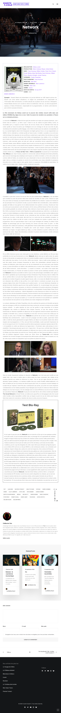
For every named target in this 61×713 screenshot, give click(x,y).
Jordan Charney (42, 75)
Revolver (5, 681)
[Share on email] (57, 501)
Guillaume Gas (33, 33)
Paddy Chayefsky (36, 77)
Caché (4, 677)
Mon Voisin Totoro (8, 688)
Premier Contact (7, 691)
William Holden (41, 71)
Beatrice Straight (32, 75)
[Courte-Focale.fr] (17, 4)
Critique (38, 489)
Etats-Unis (32, 85)
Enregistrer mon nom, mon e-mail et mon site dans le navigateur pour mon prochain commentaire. (29, 634)
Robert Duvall (15, 497)
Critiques (19, 22)
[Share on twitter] (56, 489)
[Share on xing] (55, 501)
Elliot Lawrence (40, 83)
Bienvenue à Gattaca (8, 674)
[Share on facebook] (54, 489)
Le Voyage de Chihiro (9, 667)
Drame (30, 88)
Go (26, 572)
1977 (5, 489)
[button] (57, 4)
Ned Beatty (39, 73)
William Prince (16, 499)
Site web (43, 626)
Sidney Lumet (36, 67)
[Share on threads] (55, 491)
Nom (4, 626)
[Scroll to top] (58, 710)
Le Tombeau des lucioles (10, 684)
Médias (19, 494)
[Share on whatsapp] (55, 497)
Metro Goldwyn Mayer (39, 69)
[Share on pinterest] (55, 493)
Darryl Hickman (46, 73)
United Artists (49, 69)
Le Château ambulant (8, 670)
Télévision (32, 497)
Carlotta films (30, 489)
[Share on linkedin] (55, 495)
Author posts (6, 538)
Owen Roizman (39, 79)
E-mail (24, 626)
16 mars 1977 (38, 90)
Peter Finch (48, 71)
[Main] (30, 652)
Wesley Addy (31, 73)
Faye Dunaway (32, 71)
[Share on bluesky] (55, 499)
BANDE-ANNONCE (9, 94)
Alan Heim (34, 81)
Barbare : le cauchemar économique (10, 574)
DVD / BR (24, 22)
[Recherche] (52, 4)
